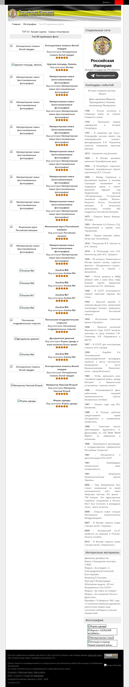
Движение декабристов (96, 557)
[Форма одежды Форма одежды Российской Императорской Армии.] (97, 625)
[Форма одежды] (27, 402)
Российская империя (66, 234)
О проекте (12, 672)
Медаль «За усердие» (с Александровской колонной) (99, 569)
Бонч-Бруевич (92, 574)
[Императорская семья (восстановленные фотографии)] (27, 84)
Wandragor (39, 675)
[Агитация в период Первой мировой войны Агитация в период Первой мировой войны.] (102, 643)
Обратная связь (25, 672)
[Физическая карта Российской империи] (27, 231)
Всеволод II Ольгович (96, 577)
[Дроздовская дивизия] (27, 340)
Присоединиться (105, 75)
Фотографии (29, 24)
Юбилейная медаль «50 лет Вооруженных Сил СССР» (99, 586)
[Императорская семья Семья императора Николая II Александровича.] (101, 637)
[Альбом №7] (27, 296)
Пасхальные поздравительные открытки (62, 327)
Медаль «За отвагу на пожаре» (101, 590)
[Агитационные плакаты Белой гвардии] (27, 50)
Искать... (107, 2)
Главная (16, 24)
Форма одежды (69, 403)
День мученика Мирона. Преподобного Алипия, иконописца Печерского (102, 102)
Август (102, 93)
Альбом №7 (70, 297)
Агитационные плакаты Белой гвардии (63, 53)
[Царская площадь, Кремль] (27, 65)
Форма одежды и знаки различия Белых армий (63, 343)
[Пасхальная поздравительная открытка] (27, 324)
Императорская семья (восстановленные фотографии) (63, 89)
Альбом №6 (70, 273)
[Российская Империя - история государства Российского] (31, 13)
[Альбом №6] (27, 272)
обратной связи (95, 655)
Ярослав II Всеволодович (98, 580)
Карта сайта (39, 672)
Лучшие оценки (38, 31)
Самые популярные (58, 31)
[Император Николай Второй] (27, 386)
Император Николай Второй (64, 389)
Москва (69, 67)
